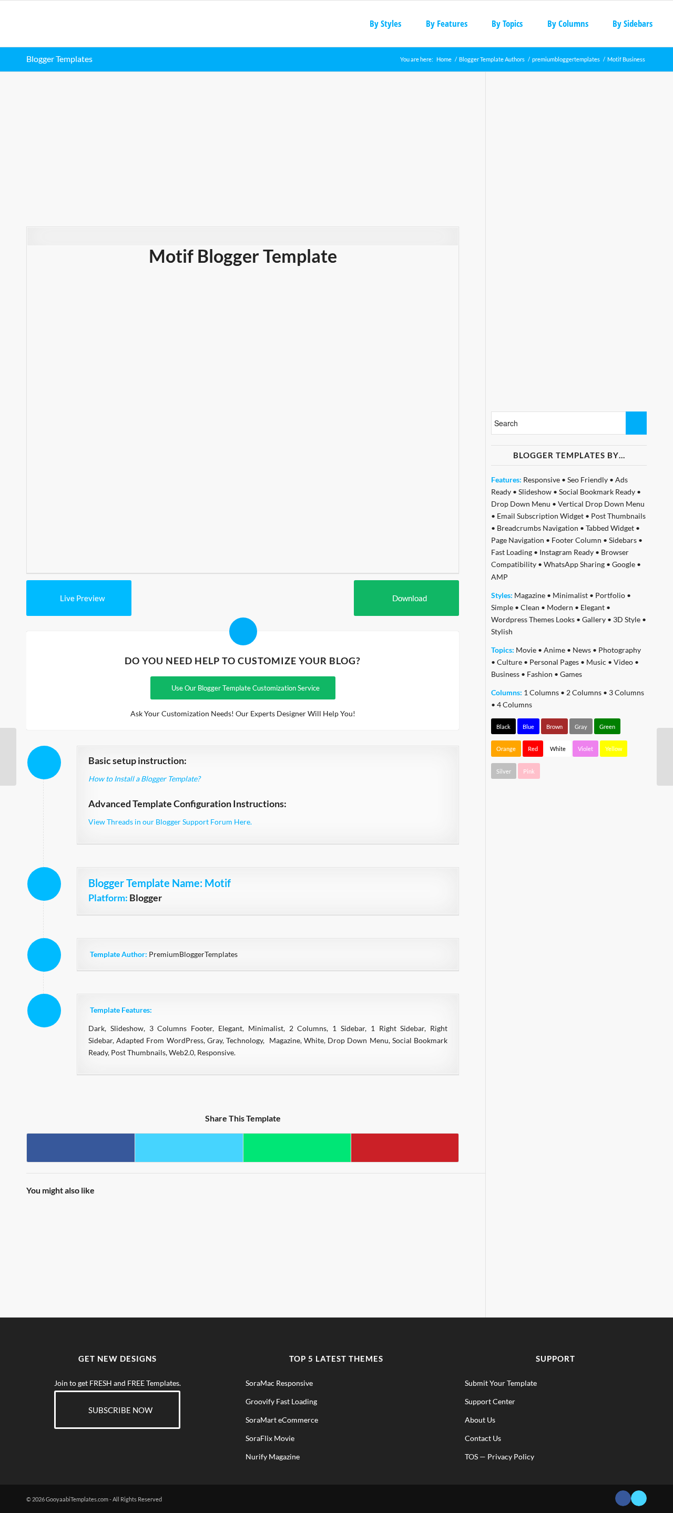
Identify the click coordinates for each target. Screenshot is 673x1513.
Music (596, 661)
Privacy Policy (510, 1456)
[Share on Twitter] (188, 1148)
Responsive (541, 479)
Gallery (594, 619)
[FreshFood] (377, 1232)
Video (623, 661)
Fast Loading (511, 552)
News (582, 649)
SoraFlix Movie (270, 1438)
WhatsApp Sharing (574, 564)
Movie (526, 649)
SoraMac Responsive (279, 1382)
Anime (554, 649)
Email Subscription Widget (540, 515)
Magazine (529, 595)
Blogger (145, 897)
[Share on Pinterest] (404, 1148)
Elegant (592, 607)
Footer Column (576, 540)
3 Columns (626, 692)
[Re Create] (269, 1232)
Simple (502, 607)
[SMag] (161, 1232)
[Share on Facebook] (81, 1148)
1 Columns (541, 692)
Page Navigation (517, 540)
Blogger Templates (59, 59)
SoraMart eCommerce (282, 1419)
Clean (530, 607)
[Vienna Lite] (52, 1232)
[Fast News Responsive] (106, 1232)
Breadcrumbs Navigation (537, 527)
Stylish (502, 631)
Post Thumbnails (618, 515)
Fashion (540, 674)
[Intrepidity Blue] (323, 1232)
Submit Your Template (501, 1382)
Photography (619, 649)
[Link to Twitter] (639, 1498)
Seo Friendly (587, 479)
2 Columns (583, 692)
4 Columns (514, 704)
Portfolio (610, 595)
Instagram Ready (566, 552)
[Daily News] (665, 757)
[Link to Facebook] (623, 1498)
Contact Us (483, 1438)
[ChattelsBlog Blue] (431, 1232)
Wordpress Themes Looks (533, 619)
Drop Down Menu (520, 503)
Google (623, 564)
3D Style (626, 619)
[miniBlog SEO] (215, 1232)
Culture (509, 661)
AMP (499, 576)
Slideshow (535, 491)
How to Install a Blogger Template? (144, 778)
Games (571, 674)
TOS (471, 1456)
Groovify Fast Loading (281, 1401)
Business (505, 674)
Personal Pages (554, 661)
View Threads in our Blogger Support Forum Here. (170, 821)
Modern (560, 607)
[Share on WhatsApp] (297, 1148)
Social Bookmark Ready (597, 491)
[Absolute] (8, 757)
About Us (480, 1419)
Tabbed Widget (610, 527)
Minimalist (570, 595)
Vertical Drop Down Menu (601, 503)
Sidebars (623, 540)
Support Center (490, 1401)
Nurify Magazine (273, 1456)
